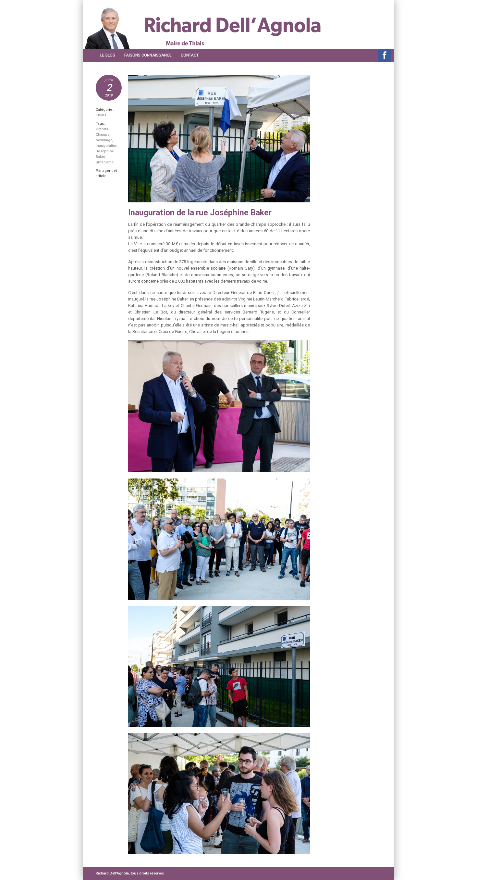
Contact (190, 55)
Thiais (101, 115)
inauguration (106, 146)
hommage (104, 140)
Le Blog (107, 55)
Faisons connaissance (148, 55)
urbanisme (105, 162)
